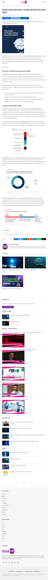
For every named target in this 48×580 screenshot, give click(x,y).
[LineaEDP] (24, 2)
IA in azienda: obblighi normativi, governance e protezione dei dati (15, 399)
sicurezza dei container (32, 234)
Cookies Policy (20, 571)
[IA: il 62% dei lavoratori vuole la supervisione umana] (12, 262)
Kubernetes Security (13, 234)
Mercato (3, 526)
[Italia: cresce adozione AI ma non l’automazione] (12, 281)
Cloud (3, 524)
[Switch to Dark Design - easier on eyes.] (42, 2)
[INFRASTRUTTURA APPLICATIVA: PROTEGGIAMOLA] (5, 317)
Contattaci (4, 514)
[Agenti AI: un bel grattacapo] (35, 262)
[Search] (44, 2)
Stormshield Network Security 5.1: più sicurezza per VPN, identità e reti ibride (24, 441)
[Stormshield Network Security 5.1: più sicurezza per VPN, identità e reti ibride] (5, 443)
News (3, 529)
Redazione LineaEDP (7, 15)
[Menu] (3, 2)
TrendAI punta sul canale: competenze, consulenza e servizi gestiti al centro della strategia (19, 349)
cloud (34, 78)
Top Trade (4, 498)
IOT (2, 540)
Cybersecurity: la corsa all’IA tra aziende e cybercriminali (20, 428)
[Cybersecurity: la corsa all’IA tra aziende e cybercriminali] (5, 430)
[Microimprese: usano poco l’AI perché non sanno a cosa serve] (5, 473)
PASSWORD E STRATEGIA (15, 321)
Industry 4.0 (4, 507)
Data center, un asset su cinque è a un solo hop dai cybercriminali (21, 422)
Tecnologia (4, 531)
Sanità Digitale (4, 509)
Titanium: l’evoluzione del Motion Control (10, 382)
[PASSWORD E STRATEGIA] (5, 323)
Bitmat (3, 493)
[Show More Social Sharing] (30, 18)
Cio (2, 522)
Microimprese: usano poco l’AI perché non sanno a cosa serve (21, 471)
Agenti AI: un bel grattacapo (31, 269)
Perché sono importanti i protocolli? (9, 365)
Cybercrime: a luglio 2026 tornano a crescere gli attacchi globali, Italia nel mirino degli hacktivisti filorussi (27, 435)
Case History (4, 533)
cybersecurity (5, 234)
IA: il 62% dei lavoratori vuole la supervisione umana (11, 270)
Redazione (4, 512)
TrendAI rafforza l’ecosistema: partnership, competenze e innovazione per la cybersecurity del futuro (21, 332)
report (25, 234)
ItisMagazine (4, 503)
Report (3, 536)
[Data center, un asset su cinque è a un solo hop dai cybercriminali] (5, 423)
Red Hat (10, 57)
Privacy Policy (28, 571)
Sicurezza (4, 538)
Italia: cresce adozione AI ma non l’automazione (12, 288)
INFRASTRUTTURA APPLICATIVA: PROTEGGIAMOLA (20, 315)
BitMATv (3, 496)
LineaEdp (3, 500)
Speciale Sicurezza (5, 505)
